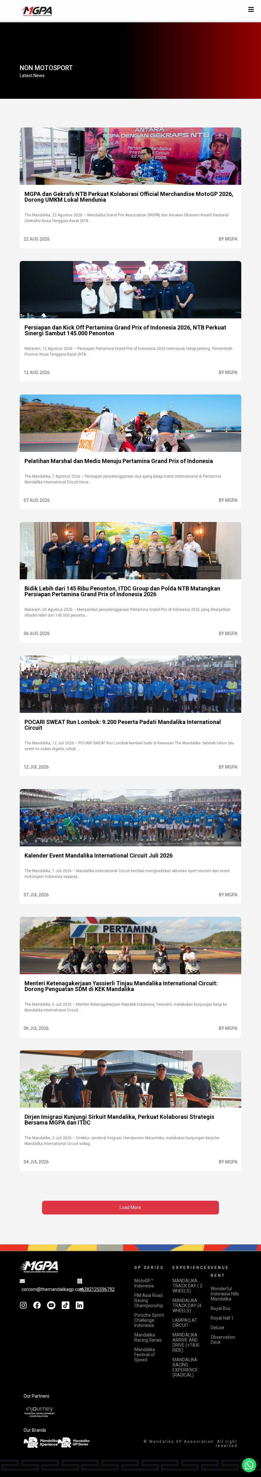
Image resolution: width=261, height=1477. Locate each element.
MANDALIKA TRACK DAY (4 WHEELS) (187, 1305)
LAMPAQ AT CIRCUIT (185, 1323)
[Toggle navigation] (251, 9)
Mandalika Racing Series (148, 1337)
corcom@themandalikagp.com (53, 1289)
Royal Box (220, 1308)
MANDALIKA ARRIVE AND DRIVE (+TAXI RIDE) (186, 1342)
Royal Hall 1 (222, 1318)
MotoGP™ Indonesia (144, 1283)
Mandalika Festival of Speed (144, 1354)
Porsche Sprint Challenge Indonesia (149, 1320)
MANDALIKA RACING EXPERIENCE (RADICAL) (185, 1367)
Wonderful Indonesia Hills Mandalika (225, 1293)
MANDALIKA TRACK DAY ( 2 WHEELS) (187, 1285)
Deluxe (217, 1327)
